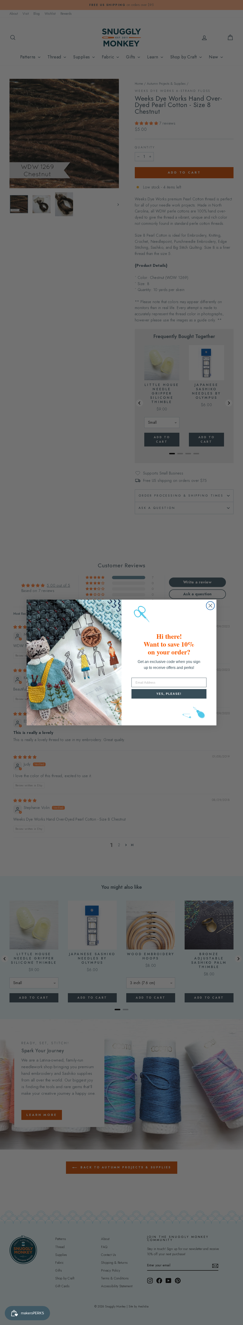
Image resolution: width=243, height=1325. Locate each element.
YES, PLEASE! (169, 693)
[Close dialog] (210, 605)
